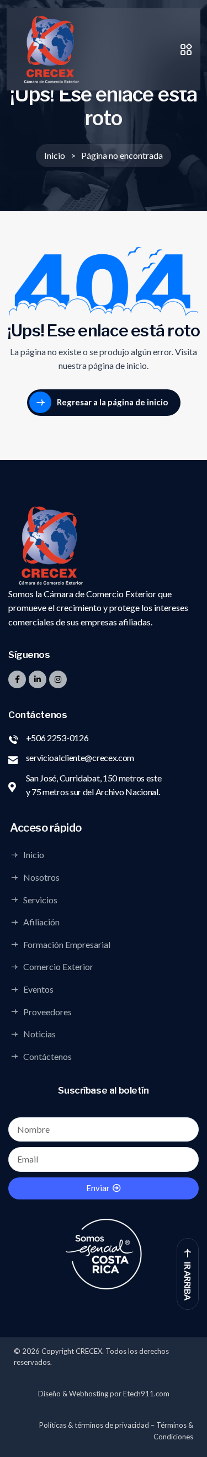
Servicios (40, 899)
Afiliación (41, 922)
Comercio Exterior (58, 966)
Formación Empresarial (66, 944)
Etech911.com (146, 1393)
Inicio (33, 854)
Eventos (38, 989)
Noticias (39, 1034)
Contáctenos (47, 1056)
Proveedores (47, 1011)
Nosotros (41, 877)
